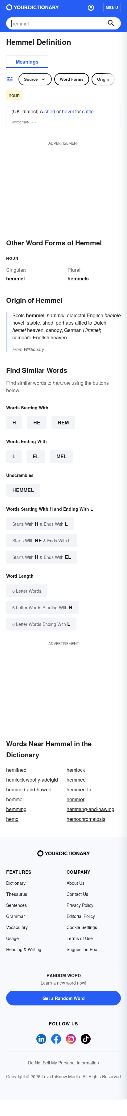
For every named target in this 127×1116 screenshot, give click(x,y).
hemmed (76, 779)
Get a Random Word (64, 998)
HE (36, 422)
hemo (12, 818)
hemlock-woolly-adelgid (32, 779)
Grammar (15, 916)
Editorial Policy (81, 916)
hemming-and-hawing (90, 809)
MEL (61, 456)
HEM (63, 422)
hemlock (76, 769)
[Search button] (111, 23)
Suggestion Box (82, 949)
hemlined (16, 769)
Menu (112, 7)
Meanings (27, 61)
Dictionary (16, 883)
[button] (91, 7)
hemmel (23, 490)
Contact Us (77, 894)
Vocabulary (17, 927)
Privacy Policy (80, 905)
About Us (75, 883)
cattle (88, 111)
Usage (12, 938)
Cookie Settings (82, 927)
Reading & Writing (23, 949)
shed (49, 111)
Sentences (16, 905)
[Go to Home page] (32, 7)
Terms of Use (80, 938)
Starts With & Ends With (40, 523)
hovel (68, 111)
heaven (59, 337)
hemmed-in (79, 789)
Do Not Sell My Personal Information (63, 1062)
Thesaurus (16, 894)
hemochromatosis (86, 818)
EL (36, 456)
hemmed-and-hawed (28, 789)
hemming (16, 809)
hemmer (75, 799)
